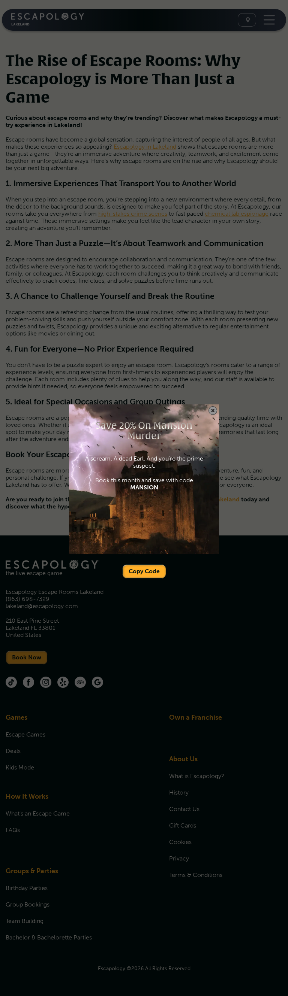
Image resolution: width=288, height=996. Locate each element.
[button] (212, 410)
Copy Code (144, 571)
